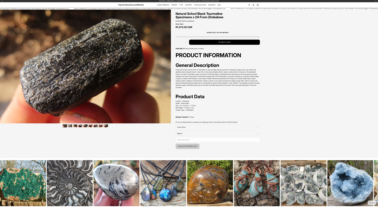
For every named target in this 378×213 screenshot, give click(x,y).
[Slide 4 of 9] (80, 125)
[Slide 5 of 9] (85, 125)
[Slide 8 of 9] (101, 125)
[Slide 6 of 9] (90, 125)
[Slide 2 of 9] (70, 125)
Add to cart (225, 42)
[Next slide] (168, 66)
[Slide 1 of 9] (65, 125)
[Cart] (258, 5)
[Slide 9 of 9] (106, 125)
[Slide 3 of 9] (75, 125)
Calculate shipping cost (187, 146)
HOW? (7, 8)
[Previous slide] (2, 66)
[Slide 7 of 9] (96, 125)
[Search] (249, 5)
